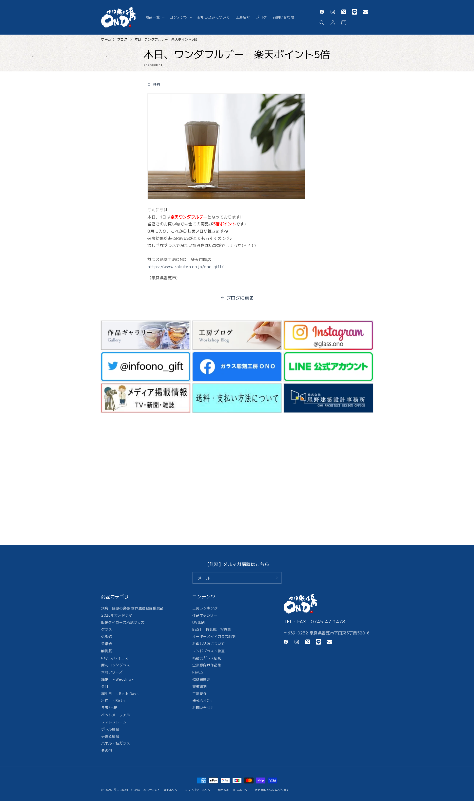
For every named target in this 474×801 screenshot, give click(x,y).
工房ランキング (204, 608)
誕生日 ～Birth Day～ (120, 693)
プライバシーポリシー (199, 790)
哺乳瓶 (106, 650)
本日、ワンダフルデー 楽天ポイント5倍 (166, 39)
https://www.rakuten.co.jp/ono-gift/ (185, 266)
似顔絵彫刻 (201, 679)
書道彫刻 (199, 686)
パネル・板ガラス (115, 743)
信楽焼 (106, 636)
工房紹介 (199, 693)
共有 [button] (156, 84)
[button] (155, 17)
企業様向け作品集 (206, 665)
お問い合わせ (203, 707)
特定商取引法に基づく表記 (272, 790)
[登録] (275, 578)
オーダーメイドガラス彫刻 (214, 636)
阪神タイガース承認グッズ (122, 622)
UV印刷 (198, 622)
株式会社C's (202, 700)
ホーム (106, 39)
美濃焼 (106, 643)
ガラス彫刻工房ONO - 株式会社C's (136, 790)
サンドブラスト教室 (208, 650)
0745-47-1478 (328, 621)
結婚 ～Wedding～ (118, 679)
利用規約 (223, 790)
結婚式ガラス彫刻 (206, 658)
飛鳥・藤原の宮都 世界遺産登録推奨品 (132, 608)
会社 (104, 686)
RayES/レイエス (114, 658)
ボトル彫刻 (110, 729)
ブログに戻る (240, 297)
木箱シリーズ (112, 672)
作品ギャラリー (204, 615)
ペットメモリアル (115, 714)
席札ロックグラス (115, 665)
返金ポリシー (171, 790)
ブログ (122, 39)
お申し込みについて (208, 643)
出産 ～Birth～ (114, 700)
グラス (106, 629)
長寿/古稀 (109, 707)
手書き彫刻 (110, 736)
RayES (197, 672)
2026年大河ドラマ (116, 615)
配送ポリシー (242, 790)
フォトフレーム (113, 722)
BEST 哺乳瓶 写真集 (211, 629)
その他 (106, 750)
